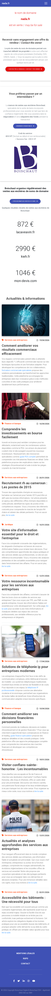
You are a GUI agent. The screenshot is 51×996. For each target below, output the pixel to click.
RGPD (25, 958)
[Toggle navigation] (46, 3)
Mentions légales (25, 953)
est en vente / (25, 25)
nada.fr (25, 19)
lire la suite (10, 515)
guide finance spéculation (21, 736)
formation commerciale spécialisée (16, 370)
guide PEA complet (28, 457)
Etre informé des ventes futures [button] (24, 201)
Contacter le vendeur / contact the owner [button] (24, 69)
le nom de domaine (25, 12)
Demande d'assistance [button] (24, 126)
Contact (25, 963)
